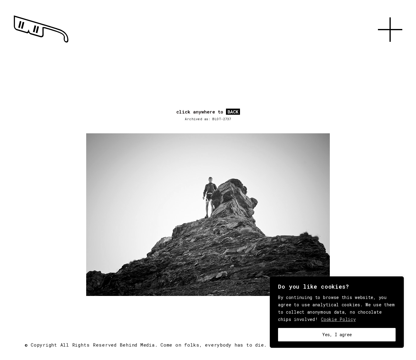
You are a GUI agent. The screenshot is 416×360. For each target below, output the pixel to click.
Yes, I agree (337, 334)
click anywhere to (207, 112)
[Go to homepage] (41, 42)
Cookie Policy (338, 319)
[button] (390, 48)
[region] (337, 312)
